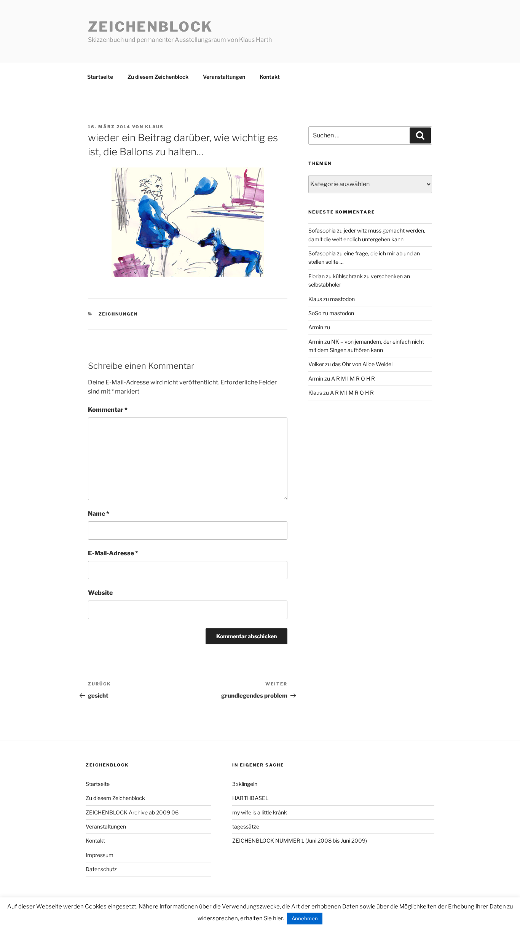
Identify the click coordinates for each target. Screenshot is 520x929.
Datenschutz (101, 869)
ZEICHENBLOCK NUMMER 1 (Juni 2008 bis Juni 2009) (299, 840)
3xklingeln (244, 784)
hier (278, 918)
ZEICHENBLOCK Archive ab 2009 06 (132, 812)
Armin (315, 327)
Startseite (100, 76)
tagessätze (245, 826)
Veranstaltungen (224, 76)
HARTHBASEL (250, 798)
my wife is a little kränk (259, 812)
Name (98, 513)
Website (100, 592)
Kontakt (270, 76)
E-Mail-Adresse (113, 553)
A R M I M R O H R (353, 378)
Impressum (99, 855)
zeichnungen (118, 314)
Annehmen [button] (305, 918)
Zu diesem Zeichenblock (158, 76)
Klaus (154, 126)
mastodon (342, 299)
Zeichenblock (150, 26)
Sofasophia (322, 230)
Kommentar (108, 409)
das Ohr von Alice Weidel (362, 364)
